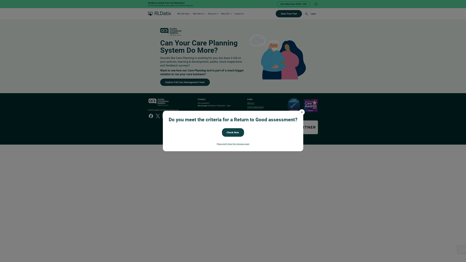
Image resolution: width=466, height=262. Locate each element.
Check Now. (233, 132)
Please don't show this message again (233, 144)
